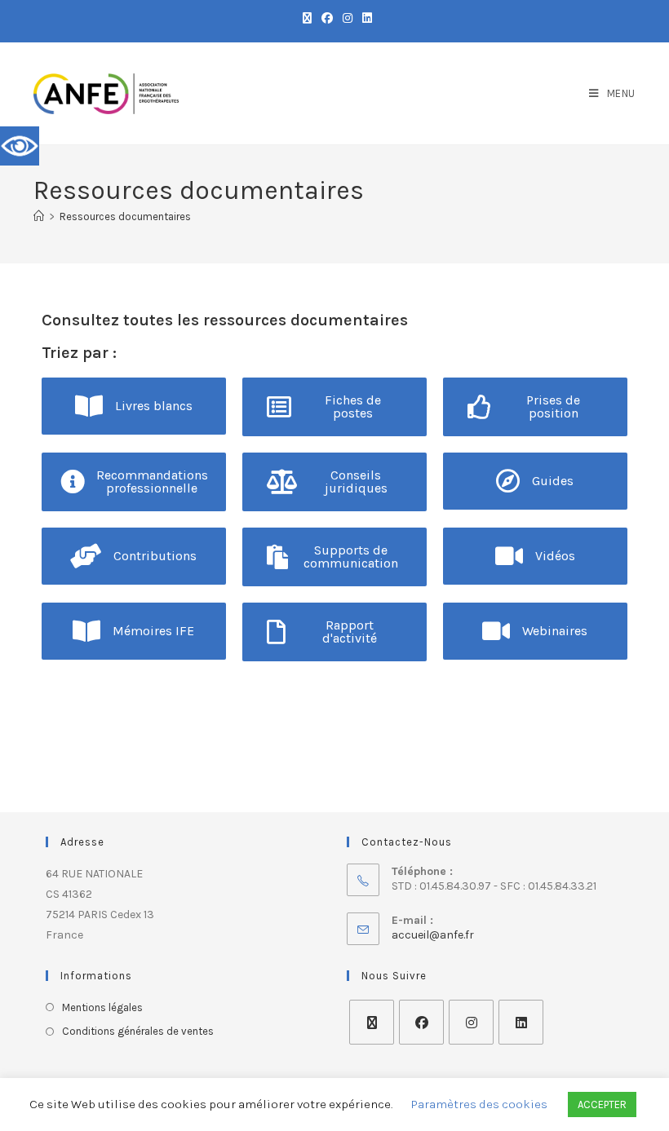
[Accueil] (38, 216)
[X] (371, 1022)
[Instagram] (471, 1022)
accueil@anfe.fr (433, 935)
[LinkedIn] (520, 1022)
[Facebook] (421, 1022)
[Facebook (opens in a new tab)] (327, 18)
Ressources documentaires (125, 216)
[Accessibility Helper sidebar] (19, 146)
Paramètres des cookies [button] (479, 1104)
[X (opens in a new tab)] (307, 18)
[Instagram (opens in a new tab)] (347, 18)
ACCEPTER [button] (602, 1104)
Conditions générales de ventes (138, 1031)
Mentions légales (102, 1007)
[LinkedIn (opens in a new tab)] (364, 18)
